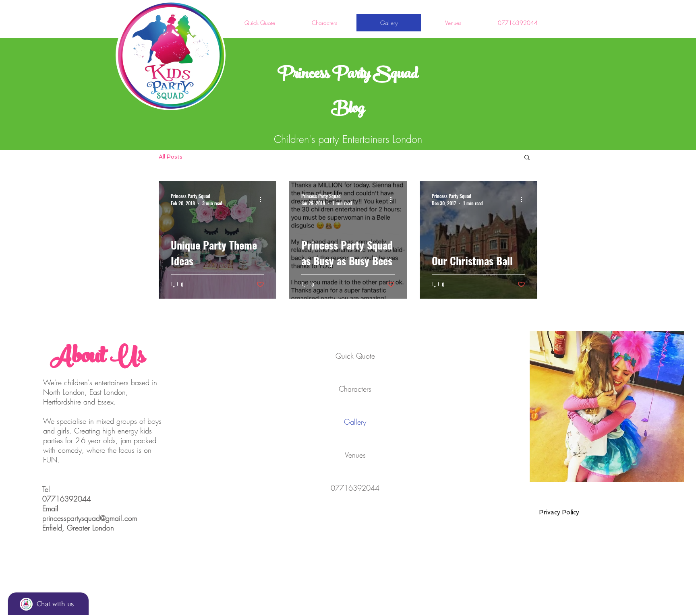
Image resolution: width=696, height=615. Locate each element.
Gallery (355, 422)
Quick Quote (355, 356)
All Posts (170, 156)
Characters (355, 389)
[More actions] (263, 199)
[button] (527, 158)
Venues (355, 455)
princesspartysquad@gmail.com (89, 518)
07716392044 (355, 488)
